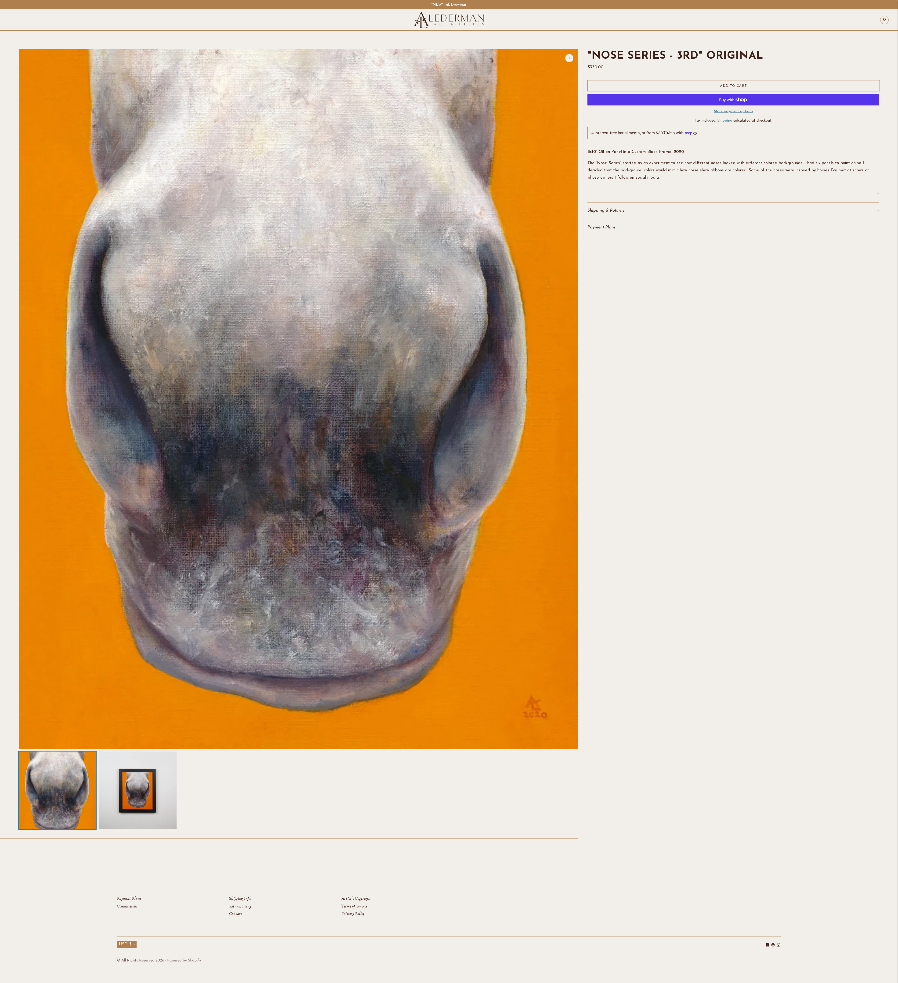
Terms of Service (354, 906)
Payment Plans (129, 898)
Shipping (724, 121)
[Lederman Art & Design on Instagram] (778, 945)
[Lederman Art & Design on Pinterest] (773, 945)
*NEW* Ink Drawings (449, 5)
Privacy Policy (353, 913)
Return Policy (240, 906)
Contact (235, 913)
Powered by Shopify (184, 960)
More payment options (733, 111)
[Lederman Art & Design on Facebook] (767, 945)
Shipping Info (240, 898)
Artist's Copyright (356, 898)
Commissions (127, 906)
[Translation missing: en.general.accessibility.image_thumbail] (57, 790)
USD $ (125, 944)
